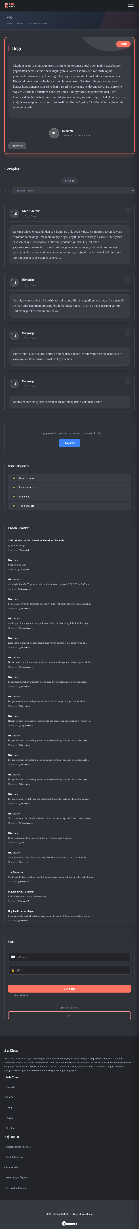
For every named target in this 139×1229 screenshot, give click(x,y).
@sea (21, 842)
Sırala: (7, 190)
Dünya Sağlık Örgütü (16, 1177)
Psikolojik (21, 496)
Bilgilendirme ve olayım (21, 891)
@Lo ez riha (24, 608)
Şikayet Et (18, 145)
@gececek (23, 862)
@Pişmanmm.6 (24, 589)
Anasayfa (9, 23)
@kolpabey (23, 920)
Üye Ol (69, 1015)
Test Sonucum (16, 872)
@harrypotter (23, 569)
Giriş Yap (70, 443)
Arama (10, 1117)
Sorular (20, 23)
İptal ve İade (12, 1167)
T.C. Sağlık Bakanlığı (16, 1188)
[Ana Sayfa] (10, 5)
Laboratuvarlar (23, 487)
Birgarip (28, 279)
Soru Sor (10, 1097)
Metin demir (31, 211)
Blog (10, 1107)
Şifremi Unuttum (69, 1007)
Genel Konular (33, 23)
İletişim (10, 1128)
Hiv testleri (14, 560)
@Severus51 (23, 881)
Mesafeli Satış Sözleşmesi (18, 1146)
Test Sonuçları (23, 505)
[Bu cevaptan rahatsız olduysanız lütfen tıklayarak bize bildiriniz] (128, 211)
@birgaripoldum (26, 628)
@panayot (24, 550)
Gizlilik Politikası (15, 1157)
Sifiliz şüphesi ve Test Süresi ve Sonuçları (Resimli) (36, 540)
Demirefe (67, 130)
